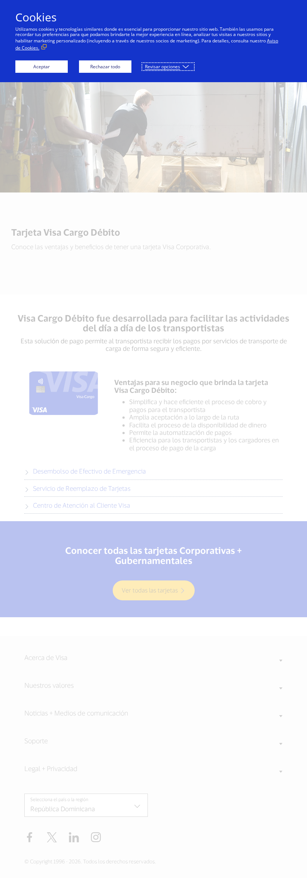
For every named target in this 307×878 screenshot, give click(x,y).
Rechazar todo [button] (105, 66)
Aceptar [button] (41, 66)
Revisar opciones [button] (162, 66)
